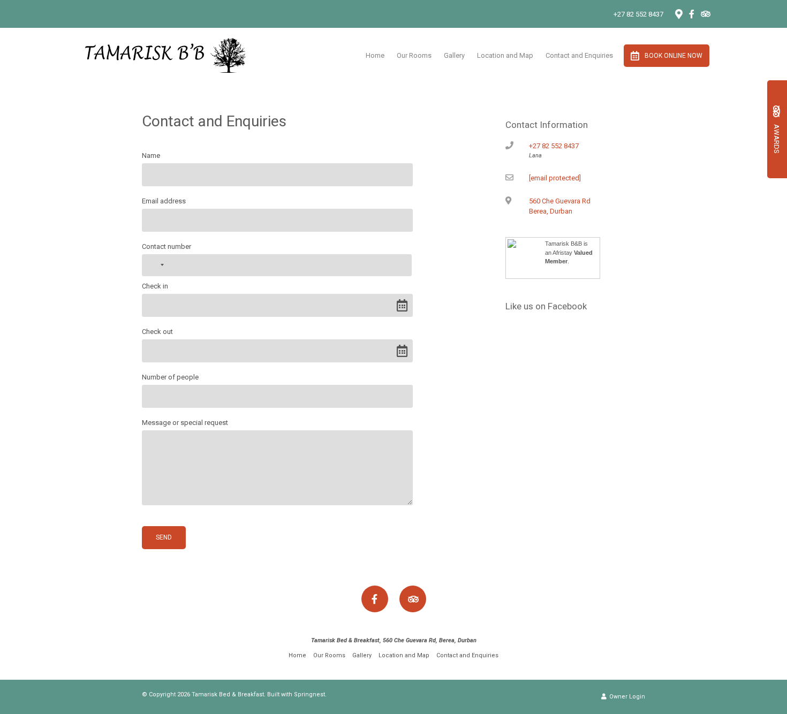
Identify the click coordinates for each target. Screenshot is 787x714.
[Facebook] (691, 14)
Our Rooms (414, 55)
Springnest (309, 694)
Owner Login (626, 696)
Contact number (166, 246)
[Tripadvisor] (705, 14)
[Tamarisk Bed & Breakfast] (165, 55)
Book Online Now (673, 55)
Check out (157, 332)
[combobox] (154, 265)
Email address (164, 201)
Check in (155, 286)
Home (375, 55)
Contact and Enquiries (579, 55)
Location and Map (505, 55)
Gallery (454, 55)
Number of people (170, 377)
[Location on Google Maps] (678, 13)
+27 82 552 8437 (638, 14)
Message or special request (185, 423)
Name (151, 155)
